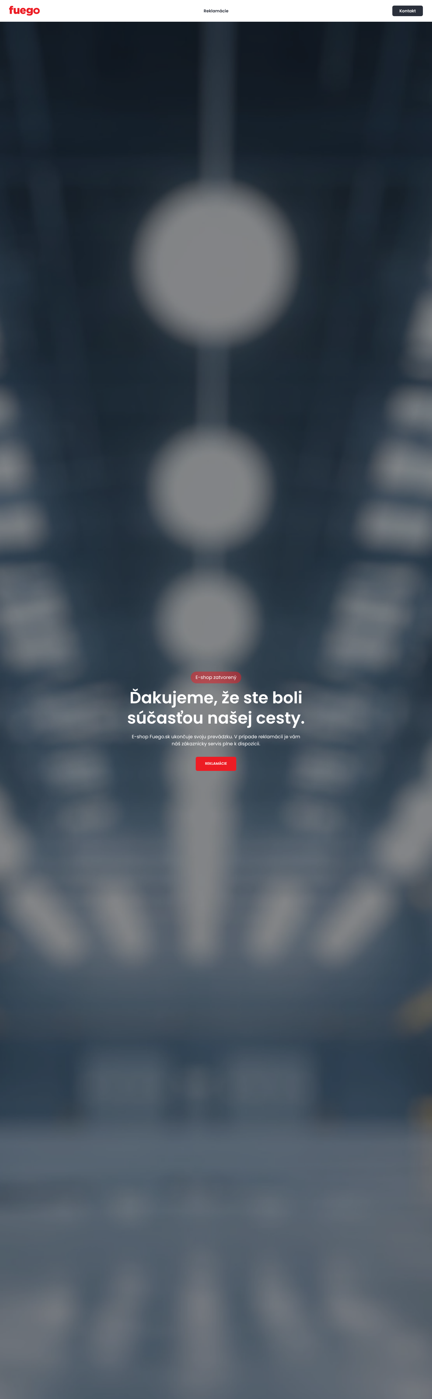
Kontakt (407, 11)
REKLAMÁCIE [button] (216, 763)
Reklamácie (216, 11)
